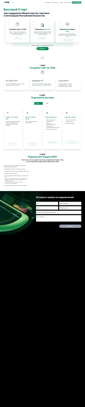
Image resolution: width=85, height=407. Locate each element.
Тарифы (61, 2)
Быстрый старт (55, 2)
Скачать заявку (32, 143)
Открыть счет (13, 143)
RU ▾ (13, 2)
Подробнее (42, 38)
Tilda (24, 29)
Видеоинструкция (67, 39)
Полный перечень (52, 142)
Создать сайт (17, 38)
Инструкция (42, 48)
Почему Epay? (48, 2)
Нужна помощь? (72, 142)
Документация (67, 2)
